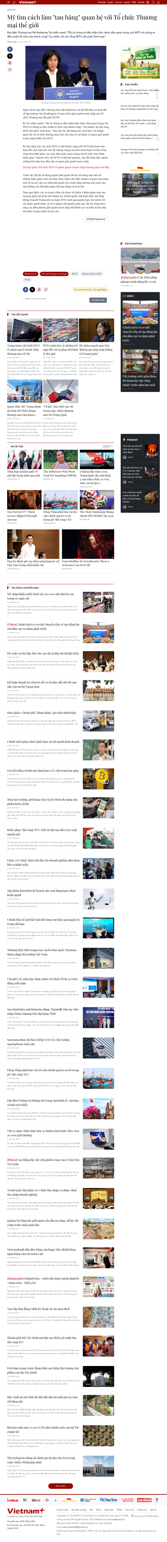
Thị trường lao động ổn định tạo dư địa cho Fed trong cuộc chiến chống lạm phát (41, 1460)
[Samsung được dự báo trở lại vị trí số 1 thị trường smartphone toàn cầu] (98, 1048)
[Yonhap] (88, 1500)
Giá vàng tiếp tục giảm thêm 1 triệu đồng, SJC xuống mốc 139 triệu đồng (140, 92)
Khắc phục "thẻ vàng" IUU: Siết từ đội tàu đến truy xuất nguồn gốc (42, 832)
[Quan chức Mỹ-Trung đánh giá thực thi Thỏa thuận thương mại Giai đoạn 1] (24, 391)
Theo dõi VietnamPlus (83, 289)
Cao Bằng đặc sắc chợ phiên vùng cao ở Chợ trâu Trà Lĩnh (43, 1162)
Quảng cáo (142, 1509)
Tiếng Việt (102, 2)
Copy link (10, 69)
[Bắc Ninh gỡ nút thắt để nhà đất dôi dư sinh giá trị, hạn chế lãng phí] (98, 1405)
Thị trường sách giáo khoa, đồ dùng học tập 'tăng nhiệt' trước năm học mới (140, 380)
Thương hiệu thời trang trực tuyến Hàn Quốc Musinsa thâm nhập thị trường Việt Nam (41, 952)
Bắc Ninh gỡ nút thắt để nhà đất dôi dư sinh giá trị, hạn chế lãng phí (42, 1399)
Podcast (132, 439)
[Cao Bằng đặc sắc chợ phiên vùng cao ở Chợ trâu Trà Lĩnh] (98, 1168)
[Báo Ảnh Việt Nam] (144, 1500)
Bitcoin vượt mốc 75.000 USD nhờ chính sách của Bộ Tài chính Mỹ (43, 1429)
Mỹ (28, 279)
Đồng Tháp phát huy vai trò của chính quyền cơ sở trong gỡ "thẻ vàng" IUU (43, 1072)
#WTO (74, 273)
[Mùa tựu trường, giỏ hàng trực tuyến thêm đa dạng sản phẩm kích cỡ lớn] (98, 807)
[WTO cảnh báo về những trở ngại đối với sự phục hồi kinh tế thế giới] (60, 330)
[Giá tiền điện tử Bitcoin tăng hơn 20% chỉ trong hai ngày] (98, 778)
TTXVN (119, 1509)
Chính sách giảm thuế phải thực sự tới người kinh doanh (43, 741)
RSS (91, 1509)
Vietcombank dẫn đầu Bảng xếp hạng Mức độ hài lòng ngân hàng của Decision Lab (41, 1251)
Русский (141, 2)
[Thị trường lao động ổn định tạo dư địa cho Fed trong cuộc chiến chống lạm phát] (98, 1466)
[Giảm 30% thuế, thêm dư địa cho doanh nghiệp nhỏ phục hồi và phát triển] (98, 868)
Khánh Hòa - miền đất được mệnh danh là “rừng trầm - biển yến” (43, 1280)
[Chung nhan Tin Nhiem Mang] (145, 1516)
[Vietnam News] (108, 1500)
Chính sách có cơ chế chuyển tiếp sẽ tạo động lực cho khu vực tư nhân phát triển (43, 626)
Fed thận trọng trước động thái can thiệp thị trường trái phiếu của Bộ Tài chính (43, 1370)
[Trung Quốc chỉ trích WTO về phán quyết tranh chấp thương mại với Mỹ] (66, 167)
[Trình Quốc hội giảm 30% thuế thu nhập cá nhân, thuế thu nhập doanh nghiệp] (98, 1198)
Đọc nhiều (131, 84)
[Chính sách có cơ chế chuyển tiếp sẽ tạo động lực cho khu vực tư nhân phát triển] (98, 632)
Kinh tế (11, 10)
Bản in (10, 63)
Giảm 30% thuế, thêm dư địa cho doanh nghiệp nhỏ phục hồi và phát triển (43, 862)
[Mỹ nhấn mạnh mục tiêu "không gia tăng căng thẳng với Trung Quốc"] (96, 330)
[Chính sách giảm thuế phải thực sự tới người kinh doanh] (98, 749)
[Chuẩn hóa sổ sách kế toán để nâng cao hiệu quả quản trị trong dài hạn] (98, 927)
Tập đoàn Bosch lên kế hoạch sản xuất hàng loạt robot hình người (41, 893)
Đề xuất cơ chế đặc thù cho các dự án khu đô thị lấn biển (43, 653)
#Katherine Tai (31, 273)
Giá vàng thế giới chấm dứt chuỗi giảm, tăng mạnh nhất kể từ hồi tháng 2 (139, 136)
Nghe (130, 457)
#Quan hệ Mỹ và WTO (92, 273)
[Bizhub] (36, 1500)
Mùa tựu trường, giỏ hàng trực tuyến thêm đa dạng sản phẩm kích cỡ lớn (42, 801)
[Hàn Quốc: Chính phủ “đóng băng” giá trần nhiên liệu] (98, 720)
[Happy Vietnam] (69, 1500)
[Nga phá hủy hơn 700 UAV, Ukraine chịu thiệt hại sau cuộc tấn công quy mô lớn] (151, 472)
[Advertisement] (66, 243)
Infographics (133, 243)
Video (130, 296)
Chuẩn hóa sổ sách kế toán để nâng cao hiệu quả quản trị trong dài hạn (43, 922)
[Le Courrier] (127, 1500)
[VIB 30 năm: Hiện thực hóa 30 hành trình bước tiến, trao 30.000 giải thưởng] (98, 1139)
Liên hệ (153, 1509)
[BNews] (25, 1500)
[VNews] (157, 1500)
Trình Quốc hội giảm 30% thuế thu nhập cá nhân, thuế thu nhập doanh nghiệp (42, 1192)
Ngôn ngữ (109, 1509)
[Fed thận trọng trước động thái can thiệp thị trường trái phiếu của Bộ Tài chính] (98, 1376)
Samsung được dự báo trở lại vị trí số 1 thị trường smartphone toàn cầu (38, 1042)
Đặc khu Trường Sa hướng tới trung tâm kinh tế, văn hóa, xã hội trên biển (43, 1102)
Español (127, 2)
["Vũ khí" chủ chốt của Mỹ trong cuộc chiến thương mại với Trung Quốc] (60, 391)
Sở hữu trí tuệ (62, 1509)
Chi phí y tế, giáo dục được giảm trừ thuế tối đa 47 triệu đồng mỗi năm (42, 981)
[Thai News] (55, 1500)
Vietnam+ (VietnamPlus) (28, 2)
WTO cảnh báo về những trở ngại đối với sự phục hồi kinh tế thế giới (60, 349)
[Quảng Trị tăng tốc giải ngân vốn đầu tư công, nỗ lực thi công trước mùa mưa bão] (98, 1228)
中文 (134, 2)
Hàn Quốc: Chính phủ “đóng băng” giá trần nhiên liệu (41, 713)
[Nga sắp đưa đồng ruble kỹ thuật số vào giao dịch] (98, 1317)
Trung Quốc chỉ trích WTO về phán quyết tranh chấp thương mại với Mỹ (23, 349)
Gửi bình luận (98, 300)
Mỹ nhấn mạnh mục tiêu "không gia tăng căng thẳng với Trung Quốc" (95, 349)
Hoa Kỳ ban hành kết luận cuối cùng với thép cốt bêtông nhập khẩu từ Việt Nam (139, 107)
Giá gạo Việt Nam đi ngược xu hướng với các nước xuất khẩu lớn (139, 151)
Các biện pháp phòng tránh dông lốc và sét (139, 279)
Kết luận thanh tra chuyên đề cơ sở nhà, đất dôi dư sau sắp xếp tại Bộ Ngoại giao (41, 684)
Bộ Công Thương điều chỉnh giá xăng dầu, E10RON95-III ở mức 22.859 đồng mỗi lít (138, 123)
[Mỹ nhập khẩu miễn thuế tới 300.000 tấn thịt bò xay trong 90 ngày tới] (98, 602)
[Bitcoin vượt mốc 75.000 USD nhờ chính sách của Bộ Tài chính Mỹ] (98, 1435)
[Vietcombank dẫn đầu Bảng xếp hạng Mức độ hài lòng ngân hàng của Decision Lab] (98, 1257)
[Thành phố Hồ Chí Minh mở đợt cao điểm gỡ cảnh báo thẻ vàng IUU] (98, 1346)
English (110, 2)
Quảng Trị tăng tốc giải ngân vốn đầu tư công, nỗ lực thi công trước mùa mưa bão (42, 1223)
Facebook (10, 49)
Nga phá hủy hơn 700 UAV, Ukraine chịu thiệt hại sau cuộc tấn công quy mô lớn (133, 472)
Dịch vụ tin (129, 1509)
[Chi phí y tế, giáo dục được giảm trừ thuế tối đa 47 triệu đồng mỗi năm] (98, 987)
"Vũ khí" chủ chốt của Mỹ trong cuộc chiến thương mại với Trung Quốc (58, 410)
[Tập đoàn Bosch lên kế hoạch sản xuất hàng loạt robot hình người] (98, 898)
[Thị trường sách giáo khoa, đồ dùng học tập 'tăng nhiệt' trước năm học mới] (140, 361)
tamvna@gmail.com (116, 1519)
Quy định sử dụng (78, 1509)
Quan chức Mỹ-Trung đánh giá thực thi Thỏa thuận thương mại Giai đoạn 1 (24, 410)
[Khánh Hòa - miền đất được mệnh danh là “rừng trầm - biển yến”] (98, 1286)
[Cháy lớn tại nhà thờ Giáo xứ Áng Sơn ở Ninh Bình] (151, 450)
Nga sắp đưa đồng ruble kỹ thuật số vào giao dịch (38, 1309)
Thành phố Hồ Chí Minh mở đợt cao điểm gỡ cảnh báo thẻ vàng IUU (42, 1340)
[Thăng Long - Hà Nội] (147, 2)
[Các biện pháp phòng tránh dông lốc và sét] (140, 261)
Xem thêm (60, 1485)
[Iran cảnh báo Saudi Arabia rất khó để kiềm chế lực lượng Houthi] (151, 497)
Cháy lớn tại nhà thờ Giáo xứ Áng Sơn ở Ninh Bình (132, 449)
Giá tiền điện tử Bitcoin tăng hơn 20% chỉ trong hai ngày (43, 770)
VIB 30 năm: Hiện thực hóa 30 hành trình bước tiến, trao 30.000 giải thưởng (43, 1133)
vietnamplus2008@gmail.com (75, 1527)
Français (118, 2)
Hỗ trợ (98, 1509)
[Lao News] (47, 1500)
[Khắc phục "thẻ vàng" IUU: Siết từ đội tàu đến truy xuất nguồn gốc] (98, 838)
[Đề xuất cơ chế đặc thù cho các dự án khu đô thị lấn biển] (98, 661)
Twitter (10, 56)
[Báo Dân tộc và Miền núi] (10, 1500)
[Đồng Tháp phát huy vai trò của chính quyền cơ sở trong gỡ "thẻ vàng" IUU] (98, 1078)
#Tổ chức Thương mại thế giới (54, 273)
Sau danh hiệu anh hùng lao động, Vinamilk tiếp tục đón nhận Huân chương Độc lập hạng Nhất (43, 1011)
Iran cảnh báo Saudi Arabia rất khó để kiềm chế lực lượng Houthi (132, 497)
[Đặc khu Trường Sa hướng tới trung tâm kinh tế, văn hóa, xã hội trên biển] (98, 1108)
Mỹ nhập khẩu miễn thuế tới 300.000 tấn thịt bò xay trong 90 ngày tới (40, 596)
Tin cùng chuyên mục (25, 587)
